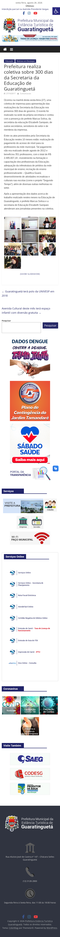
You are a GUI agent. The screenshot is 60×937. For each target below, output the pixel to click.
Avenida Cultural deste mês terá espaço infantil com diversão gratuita (26, 310)
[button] (56, 11)
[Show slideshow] (30, 274)
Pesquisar (6, 320)
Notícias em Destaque (26, 61)
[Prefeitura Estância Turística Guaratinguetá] (5, 49)
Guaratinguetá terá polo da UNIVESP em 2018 (28, 293)
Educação (9, 61)
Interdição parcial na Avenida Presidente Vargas (25, 9)
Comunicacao (25, 93)
